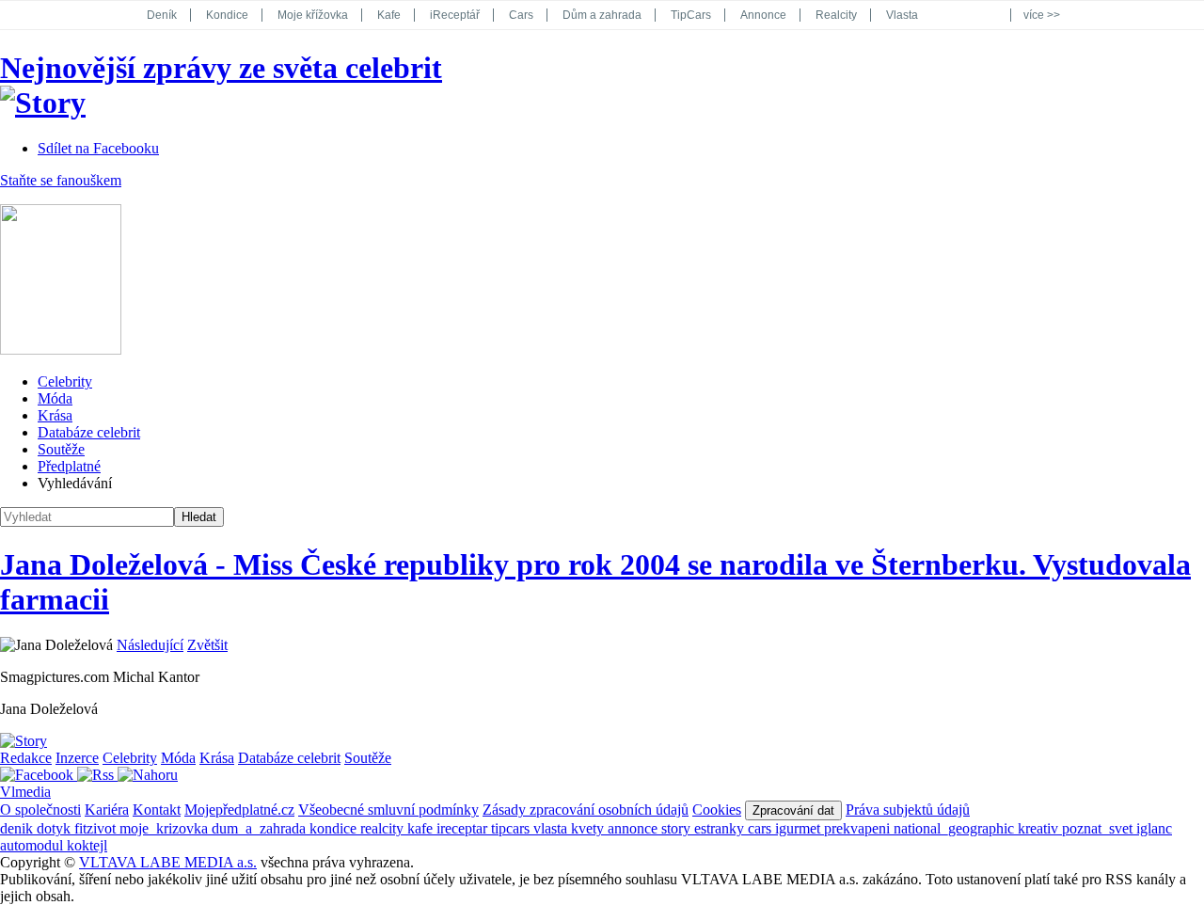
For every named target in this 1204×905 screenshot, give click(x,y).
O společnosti (40, 810)
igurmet (799, 828)
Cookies (716, 810)
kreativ (1040, 828)
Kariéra (107, 810)
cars (761, 828)
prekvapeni (859, 828)
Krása (55, 415)
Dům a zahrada (602, 15)
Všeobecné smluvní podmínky (388, 810)
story (677, 828)
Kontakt (157, 810)
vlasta (552, 828)
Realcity (836, 15)
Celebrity (65, 381)
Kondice (227, 15)
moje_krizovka (165, 828)
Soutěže (61, 449)
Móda (55, 398)
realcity (383, 828)
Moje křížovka (312, 15)
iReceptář (455, 15)
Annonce (763, 15)
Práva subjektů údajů (908, 810)
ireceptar (463, 828)
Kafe (389, 15)
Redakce (26, 758)
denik (18, 828)
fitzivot (96, 828)
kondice (334, 828)
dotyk (55, 828)
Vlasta (902, 15)
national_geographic (956, 828)
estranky (721, 828)
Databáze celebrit (89, 432)
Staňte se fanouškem (60, 180)
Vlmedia (25, 792)
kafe (421, 828)
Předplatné (69, 466)
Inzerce (77, 758)
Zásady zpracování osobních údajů (586, 810)
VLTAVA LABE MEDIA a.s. (168, 862)
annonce (634, 828)
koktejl (87, 845)
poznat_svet (1099, 828)
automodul (33, 845)
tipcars (512, 828)
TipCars (691, 15)
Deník (162, 15)
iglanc (1154, 828)
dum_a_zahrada (260, 828)
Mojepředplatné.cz (239, 810)
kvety (589, 828)
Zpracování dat (793, 810)
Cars (521, 15)
